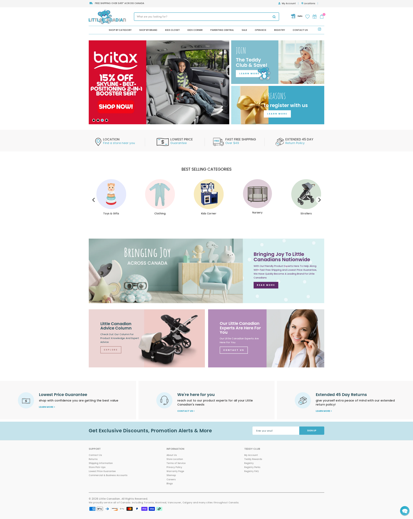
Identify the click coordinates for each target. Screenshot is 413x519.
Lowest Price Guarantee (102, 471)
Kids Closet (172, 30)
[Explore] (147, 338)
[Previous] (93, 199)
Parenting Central (222, 30)
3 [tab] (102, 120)
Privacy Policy (174, 467)
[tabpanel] (159, 82)
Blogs (169, 483)
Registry (279, 30)
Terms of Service (176, 463)
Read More (266, 285)
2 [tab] (97, 120)
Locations (309, 3)
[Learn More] (277, 62)
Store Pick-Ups (97, 467)
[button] (404, 510)
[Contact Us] (266, 338)
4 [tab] (106, 120)
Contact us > (186, 411)
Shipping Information (101, 463)
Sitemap (171, 475)
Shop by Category (120, 30)
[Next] (319, 199)
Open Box (260, 30)
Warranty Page (175, 471)
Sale (244, 30)
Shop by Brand (148, 30)
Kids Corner (195, 30)
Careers (171, 479)
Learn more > (47, 407)
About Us (171, 455)
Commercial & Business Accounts (108, 475)
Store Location (174, 459)
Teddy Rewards (253, 459)
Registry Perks (252, 467)
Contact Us (300, 30)
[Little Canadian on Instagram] (319, 30)
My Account (289, 3)
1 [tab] (93, 120)
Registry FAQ (251, 471)
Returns (93, 459)
